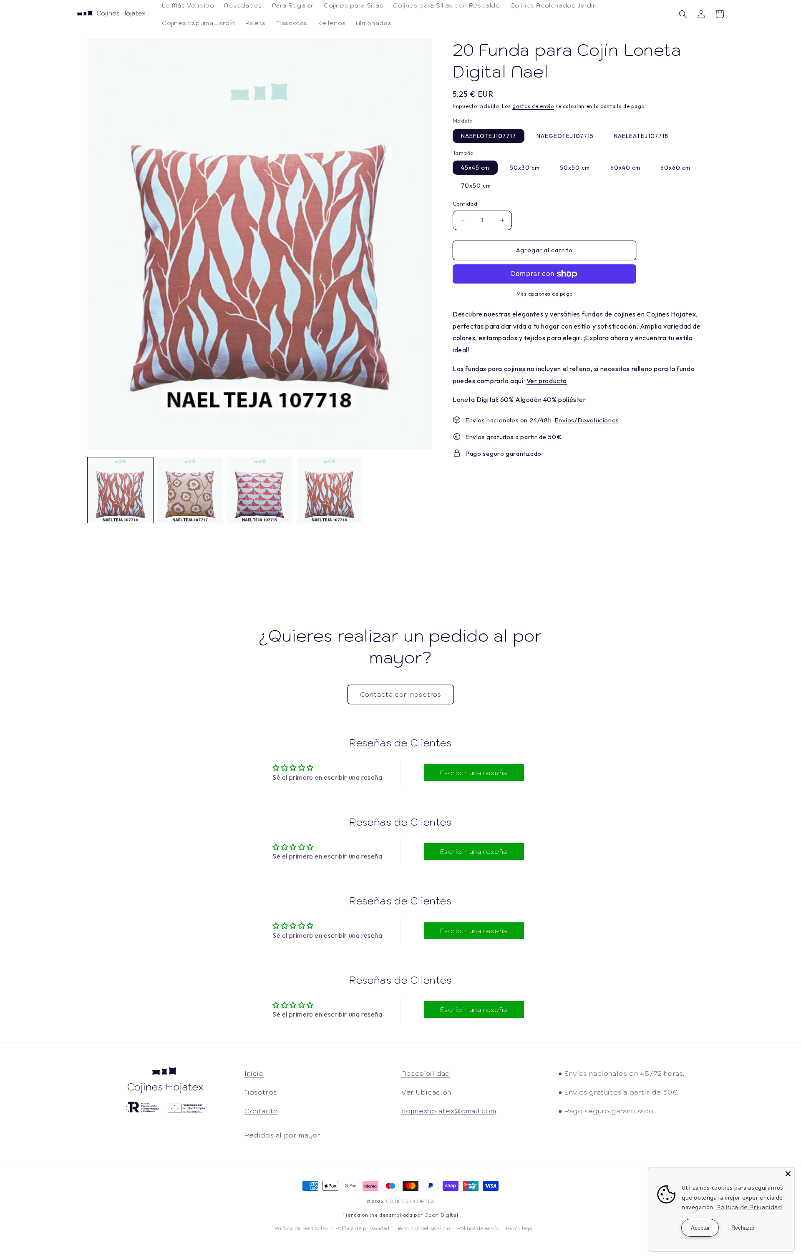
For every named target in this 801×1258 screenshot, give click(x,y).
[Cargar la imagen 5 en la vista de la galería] (259, 490)
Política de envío (478, 1228)
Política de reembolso (301, 1228)
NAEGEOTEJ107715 (565, 136)
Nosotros (260, 1092)
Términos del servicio (423, 1228)
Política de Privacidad (749, 1207)
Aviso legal (520, 1228)
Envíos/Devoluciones (586, 420)
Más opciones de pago (544, 294)
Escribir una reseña (473, 772)
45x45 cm (475, 167)
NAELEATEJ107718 (641, 136)
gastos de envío (533, 106)
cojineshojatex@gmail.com (448, 1111)
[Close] (788, 1174)
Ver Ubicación (426, 1092)
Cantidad (465, 203)
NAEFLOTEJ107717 (488, 136)
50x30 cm (525, 167)
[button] (683, 14)
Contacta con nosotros (400, 694)
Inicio (254, 1073)
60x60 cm (675, 167)
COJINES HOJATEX (410, 1201)
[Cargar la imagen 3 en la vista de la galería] (190, 490)
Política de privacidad (362, 1228)
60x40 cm (625, 167)
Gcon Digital (441, 1215)
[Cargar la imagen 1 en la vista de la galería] (120, 490)
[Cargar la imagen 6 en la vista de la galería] (329, 490)
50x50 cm (575, 167)
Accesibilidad (425, 1073)
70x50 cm (476, 185)
